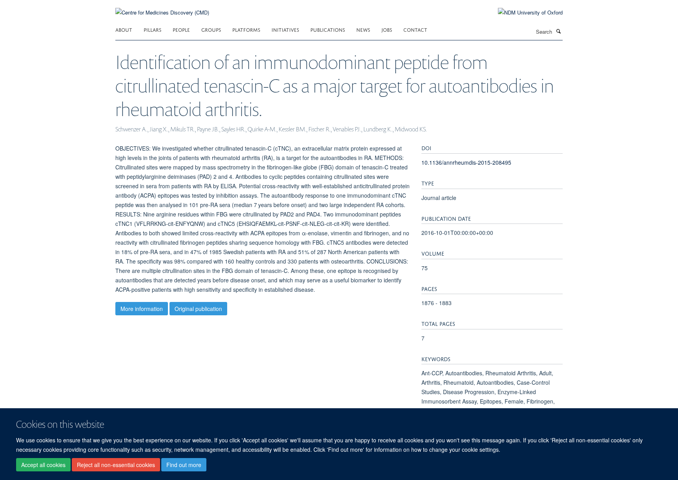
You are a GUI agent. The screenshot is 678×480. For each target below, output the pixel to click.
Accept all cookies (43, 465)
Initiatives (285, 29)
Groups (211, 29)
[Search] (558, 31)
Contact (415, 29)
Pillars (152, 29)
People (181, 29)
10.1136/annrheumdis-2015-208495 (466, 162)
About (123, 29)
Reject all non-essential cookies (116, 465)
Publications (327, 29)
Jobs (386, 29)
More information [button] (141, 309)
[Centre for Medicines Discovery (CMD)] (162, 7)
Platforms (246, 29)
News (363, 29)
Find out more (183, 465)
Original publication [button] (198, 309)
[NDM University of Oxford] (524, 12)
